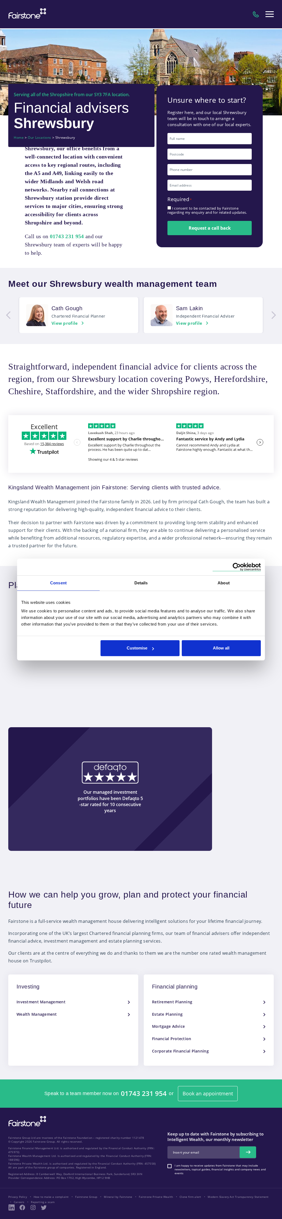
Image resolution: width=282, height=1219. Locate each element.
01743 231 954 (144, 1094)
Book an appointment (208, 1093)
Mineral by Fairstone (118, 1197)
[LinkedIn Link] (11, 1207)
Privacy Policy (17, 1197)
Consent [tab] (58, 583)
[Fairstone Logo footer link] (26, 1122)
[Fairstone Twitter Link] (43, 1207)
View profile (64, 323)
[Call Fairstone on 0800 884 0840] (256, 14)
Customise (137, 648)
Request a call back (210, 228)
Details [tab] (141, 583)
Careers (19, 1202)
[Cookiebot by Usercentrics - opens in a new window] (237, 567)
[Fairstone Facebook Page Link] (22, 1207)
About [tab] (224, 583)
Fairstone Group (86, 1197)
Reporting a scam (43, 1202)
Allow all (221, 648)
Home (19, 138)
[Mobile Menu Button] (269, 14)
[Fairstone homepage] (26, 14)
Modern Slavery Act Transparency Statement (238, 1197)
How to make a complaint (51, 1197)
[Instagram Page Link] (33, 1207)
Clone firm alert (190, 1197)
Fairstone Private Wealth (156, 1197)
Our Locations (39, 138)
